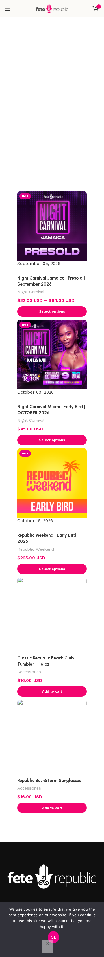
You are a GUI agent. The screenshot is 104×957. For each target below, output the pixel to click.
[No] (47, 946)
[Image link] (52, 876)
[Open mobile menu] (7, 9)
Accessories (29, 671)
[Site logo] (52, 8)
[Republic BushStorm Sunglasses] (52, 734)
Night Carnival (30, 291)
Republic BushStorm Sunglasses (49, 780)
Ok (53, 937)
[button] (52, 691)
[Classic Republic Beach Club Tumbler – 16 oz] (52, 612)
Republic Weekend (35, 549)
